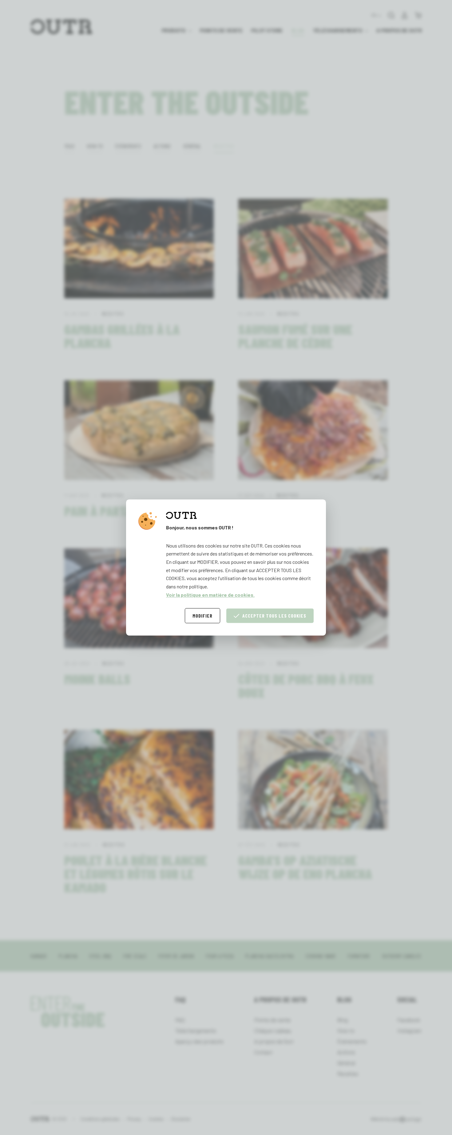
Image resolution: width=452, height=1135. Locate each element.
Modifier (202, 616)
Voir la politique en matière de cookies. (210, 595)
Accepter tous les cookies (274, 616)
